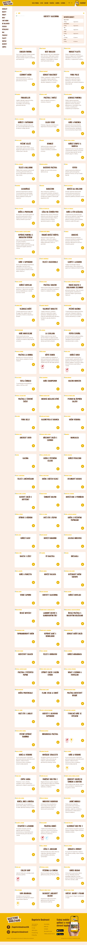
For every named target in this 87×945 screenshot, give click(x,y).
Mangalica (75, 437)
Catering (63, 3)
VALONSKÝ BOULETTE (50, 309)
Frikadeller (25, 97)
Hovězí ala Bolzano (74, 189)
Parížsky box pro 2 (50, 779)
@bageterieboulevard (20, 932)
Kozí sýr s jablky (25, 713)
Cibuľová (74, 235)
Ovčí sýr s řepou (50, 517)
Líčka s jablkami (50, 849)
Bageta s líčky (25, 556)
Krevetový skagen (25, 654)
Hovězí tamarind (50, 538)
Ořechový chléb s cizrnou (50, 438)
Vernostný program (35, 925)
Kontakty (46, 924)
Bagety (4, 12)
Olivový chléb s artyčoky (25, 498)
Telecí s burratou (50, 654)
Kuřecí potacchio (74, 458)
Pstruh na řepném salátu (75, 400)
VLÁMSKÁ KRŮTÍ (25, 309)
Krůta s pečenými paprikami (75, 518)
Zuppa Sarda (25, 779)
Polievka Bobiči (50, 826)
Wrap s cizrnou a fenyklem (75, 673)
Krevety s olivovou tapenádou (50, 714)
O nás (41, 3)
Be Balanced (5, 24)
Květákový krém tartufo (74, 575)
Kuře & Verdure (75, 754)
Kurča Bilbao (75, 870)
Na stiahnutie (48, 931)
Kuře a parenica (75, 122)
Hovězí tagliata (50, 574)
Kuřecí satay (25, 538)
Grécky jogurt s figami (75, 893)
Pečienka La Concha (50, 870)
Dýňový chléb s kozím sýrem (50, 673)
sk (69, 3)
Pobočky (34, 935)
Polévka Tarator (50, 285)
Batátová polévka (50, 167)
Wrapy (4, 15)
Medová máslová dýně (50, 399)
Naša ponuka (35, 3)
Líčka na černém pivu (50, 212)
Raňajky (4, 9)
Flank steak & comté (50, 693)
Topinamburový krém (25, 633)
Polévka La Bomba (25, 355)
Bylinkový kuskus (75, 479)
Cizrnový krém (25, 74)
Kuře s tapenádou (25, 262)
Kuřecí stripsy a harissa (74, 144)
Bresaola (74, 556)
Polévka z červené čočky (25, 400)
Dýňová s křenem (25, 517)
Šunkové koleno (50, 497)
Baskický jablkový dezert (50, 894)
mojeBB (46, 3)
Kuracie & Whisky (75, 849)
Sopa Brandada (25, 893)
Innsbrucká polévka (50, 734)
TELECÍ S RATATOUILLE (50, 262)
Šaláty (4, 38)
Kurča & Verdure (25, 754)
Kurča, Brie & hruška (25, 801)
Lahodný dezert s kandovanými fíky (50, 614)
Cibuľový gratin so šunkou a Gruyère (74, 780)
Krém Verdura (74, 419)
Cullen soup (25, 870)
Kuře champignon (50, 381)
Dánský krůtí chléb (74, 633)
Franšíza (52, 3)
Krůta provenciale (25, 693)
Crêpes (4, 47)
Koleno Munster (74, 381)
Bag (3, 32)
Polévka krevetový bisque (74, 694)
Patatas (4, 26)
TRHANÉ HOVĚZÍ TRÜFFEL (50, 235)
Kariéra (57, 3)
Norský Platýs (74, 51)
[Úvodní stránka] (10, 3)
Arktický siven (25, 437)
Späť (19, 13)
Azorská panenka (74, 97)
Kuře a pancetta (25, 574)
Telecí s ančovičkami (25, 479)
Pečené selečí (25, 143)
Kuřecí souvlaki (25, 285)
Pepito (74, 167)
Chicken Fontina (25, 51)
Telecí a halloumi (25, 167)
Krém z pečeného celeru (50, 459)
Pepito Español (74, 333)
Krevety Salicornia (50, 595)
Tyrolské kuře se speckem (75, 714)
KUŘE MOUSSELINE (25, 333)
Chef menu (5, 21)
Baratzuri (50, 189)
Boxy (3, 18)
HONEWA (69, 938)
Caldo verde (50, 122)
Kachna (25, 458)
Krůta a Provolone (25, 212)
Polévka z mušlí (50, 97)
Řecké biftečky (25, 613)
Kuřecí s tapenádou (25, 122)
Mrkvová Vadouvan (50, 801)
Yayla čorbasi (25, 381)
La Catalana (50, 333)
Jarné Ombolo (74, 801)
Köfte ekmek (50, 355)
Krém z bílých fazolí (50, 479)
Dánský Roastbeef (50, 74)
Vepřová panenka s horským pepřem (25, 236)
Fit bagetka (50, 556)
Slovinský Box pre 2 (75, 826)
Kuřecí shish (75, 355)
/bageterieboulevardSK (20, 927)
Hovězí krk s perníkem (75, 497)
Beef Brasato (50, 51)
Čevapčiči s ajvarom (26, 826)
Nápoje (4, 41)
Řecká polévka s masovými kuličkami (75, 614)
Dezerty (4, 44)
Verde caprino (25, 595)
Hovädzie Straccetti (50, 754)
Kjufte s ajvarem (75, 262)
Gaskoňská (25, 189)
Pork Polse (74, 74)
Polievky (4, 35)
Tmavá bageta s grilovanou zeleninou (74, 286)
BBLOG (46, 926)
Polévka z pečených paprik (25, 673)
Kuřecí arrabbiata (75, 654)
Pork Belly (25, 419)
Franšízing (35, 932)
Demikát (50, 143)
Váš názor (34, 930)
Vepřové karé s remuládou (50, 634)
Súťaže (46, 929)
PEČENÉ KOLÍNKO (75, 309)
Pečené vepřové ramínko (26, 735)
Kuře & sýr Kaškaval (74, 212)
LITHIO (78, 938)
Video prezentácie (49, 933)
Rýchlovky (5, 29)
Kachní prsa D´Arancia (50, 419)
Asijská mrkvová (75, 538)
